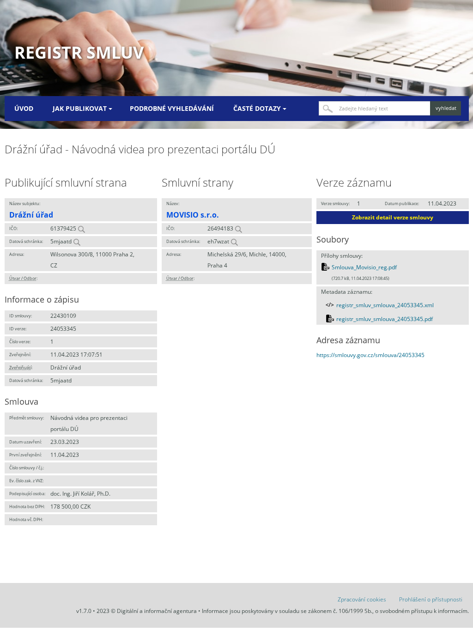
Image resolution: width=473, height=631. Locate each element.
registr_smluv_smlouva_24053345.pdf (384, 319)
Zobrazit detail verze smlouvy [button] (392, 217)
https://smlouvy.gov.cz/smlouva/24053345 (370, 355)
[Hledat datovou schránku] (76, 241)
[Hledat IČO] (81, 228)
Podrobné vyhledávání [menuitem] (172, 108)
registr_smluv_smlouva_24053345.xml (385, 305)
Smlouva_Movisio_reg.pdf (364, 267)
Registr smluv (79, 52)
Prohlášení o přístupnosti (430, 599)
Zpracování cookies (362, 599)
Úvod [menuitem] (23, 108)
